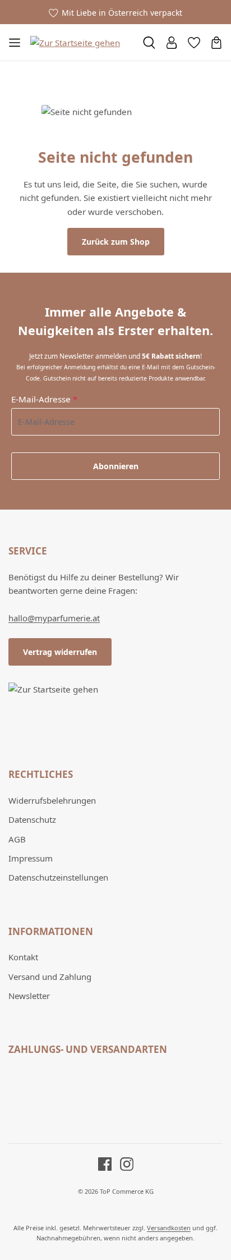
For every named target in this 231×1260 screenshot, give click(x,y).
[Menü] (14, 43)
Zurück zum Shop (116, 241)
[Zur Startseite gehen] (75, 42)
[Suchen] (149, 43)
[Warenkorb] (216, 43)
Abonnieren (115, 466)
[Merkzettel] (194, 43)
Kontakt (23, 957)
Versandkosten (169, 1228)
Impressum (30, 858)
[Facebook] (105, 1163)
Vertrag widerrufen (60, 652)
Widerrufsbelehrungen (52, 800)
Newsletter (29, 995)
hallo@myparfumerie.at (54, 618)
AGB (17, 839)
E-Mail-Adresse (44, 399)
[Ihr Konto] (171, 43)
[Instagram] (122, 1163)
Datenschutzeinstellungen (58, 877)
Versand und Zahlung (49, 976)
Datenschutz (32, 819)
